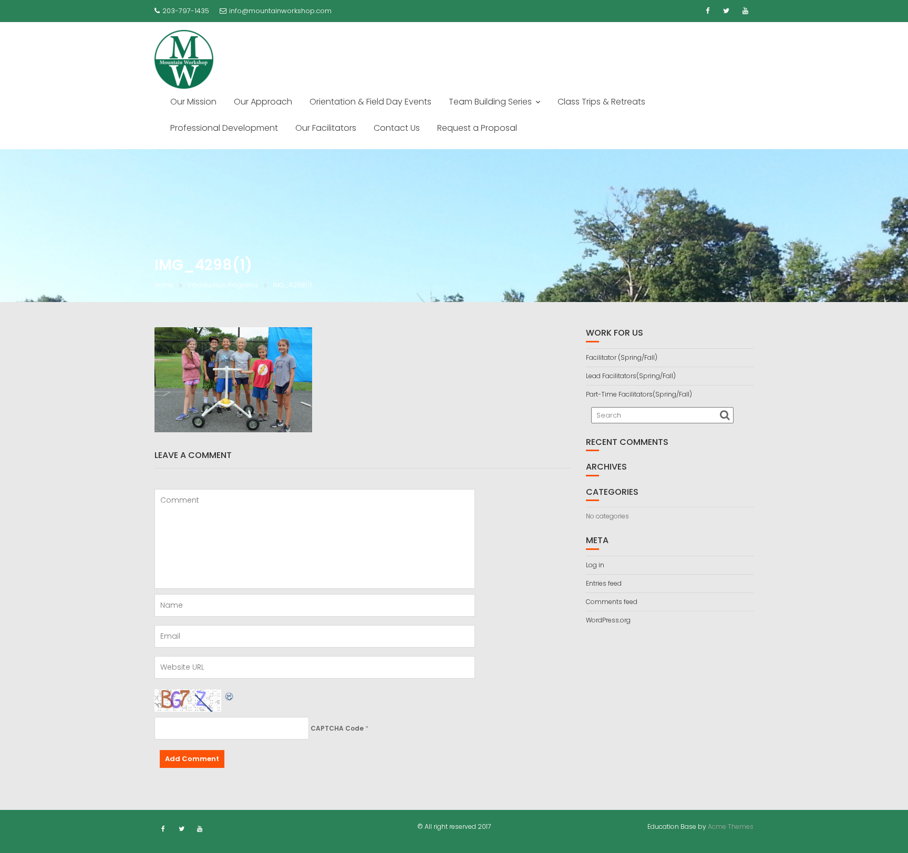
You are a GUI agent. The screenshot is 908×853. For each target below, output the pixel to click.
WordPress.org (608, 620)
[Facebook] (707, 11)
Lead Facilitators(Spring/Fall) (631, 375)
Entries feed (604, 583)
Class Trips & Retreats (601, 102)
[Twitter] (726, 11)
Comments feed (611, 601)
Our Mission (193, 102)
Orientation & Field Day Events (370, 102)
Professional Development (224, 128)
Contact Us (397, 128)
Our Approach (263, 102)
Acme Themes (731, 826)
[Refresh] (229, 695)
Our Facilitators (325, 128)
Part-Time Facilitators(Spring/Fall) (639, 394)
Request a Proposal (477, 128)
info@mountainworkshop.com (280, 11)
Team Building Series (490, 102)
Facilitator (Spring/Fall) (621, 357)
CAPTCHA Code (337, 728)
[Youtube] (745, 11)
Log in (595, 564)
